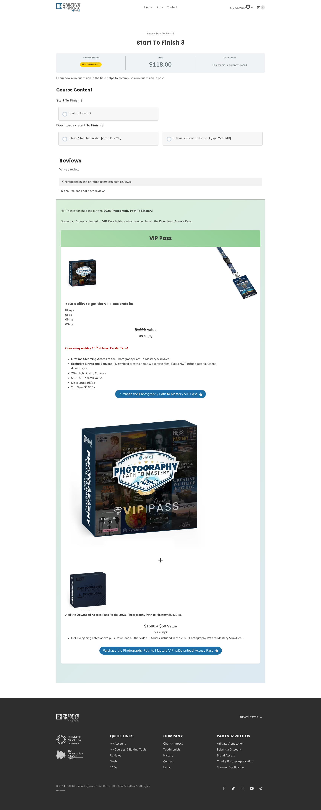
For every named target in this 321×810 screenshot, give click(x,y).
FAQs (113, 767)
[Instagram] (242, 788)
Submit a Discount (229, 750)
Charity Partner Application (235, 761)
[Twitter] (233, 788)
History (168, 755)
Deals (114, 761)
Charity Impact (173, 744)
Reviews (115, 755)
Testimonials (172, 750)
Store (159, 7)
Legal (167, 767)
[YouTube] (251, 788)
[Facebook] (224, 788)
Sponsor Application (230, 767)
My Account (118, 744)
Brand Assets (226, 755)
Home (148, 7)
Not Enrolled (90, 64)
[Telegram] (261, 788)
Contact (172, 7)
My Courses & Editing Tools (128, 750)
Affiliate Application (230, 744)
